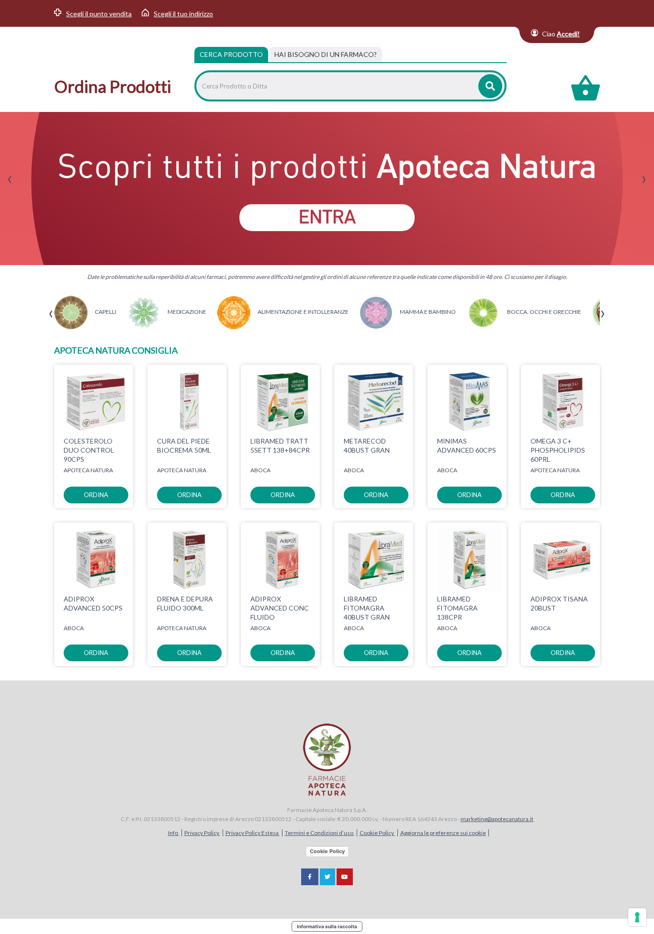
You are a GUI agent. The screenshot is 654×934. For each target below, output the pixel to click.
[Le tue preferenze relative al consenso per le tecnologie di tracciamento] (637, 917)
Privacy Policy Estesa (253, 832)
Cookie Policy (377, 832)
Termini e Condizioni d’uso (319, 832)
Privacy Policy (202, 832)
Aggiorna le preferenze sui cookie (443, 832)
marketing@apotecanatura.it (497, 819)
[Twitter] (327, 876)
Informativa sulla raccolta (327, 926)
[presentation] (9, 179)
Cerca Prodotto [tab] (231, 54)
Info (173, 832)
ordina (96, 495)
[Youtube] (345, 876)
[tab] (325, 54)
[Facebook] (309, 876)
